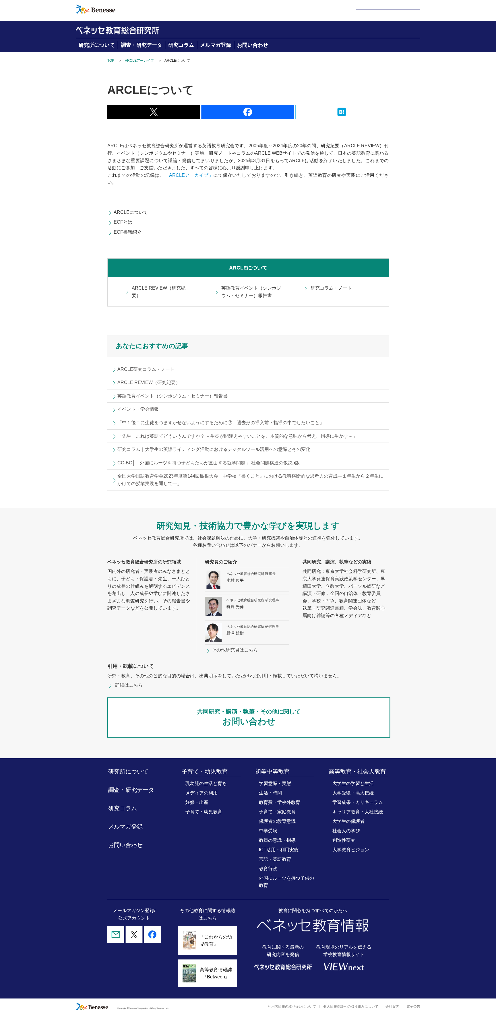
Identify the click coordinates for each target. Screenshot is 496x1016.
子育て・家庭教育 (277, 811)
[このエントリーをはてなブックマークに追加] (341, 115)
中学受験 (268, 830)
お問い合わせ (252, 45)
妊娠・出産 (196, 802)
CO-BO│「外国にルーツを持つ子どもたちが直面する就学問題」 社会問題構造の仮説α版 (208, 462)
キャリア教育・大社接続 (357, 811)
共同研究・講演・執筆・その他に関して (249, 717)
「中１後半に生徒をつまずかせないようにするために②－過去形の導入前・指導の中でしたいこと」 (220, 422)
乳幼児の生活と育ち (206, 783)
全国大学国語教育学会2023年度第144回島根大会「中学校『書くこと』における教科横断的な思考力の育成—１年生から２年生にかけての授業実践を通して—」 (250, 480)
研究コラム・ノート (331, 288)
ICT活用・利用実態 (279, 849)
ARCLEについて (131, 212)
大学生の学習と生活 (353, 783)
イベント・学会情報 (138, 409)
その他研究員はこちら (235, 649)
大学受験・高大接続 (353, 792)
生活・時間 (270, 792)
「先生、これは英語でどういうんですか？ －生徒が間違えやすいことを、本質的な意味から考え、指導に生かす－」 (237, 436)
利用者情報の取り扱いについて (292, 1007)
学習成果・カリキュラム (357, 802)
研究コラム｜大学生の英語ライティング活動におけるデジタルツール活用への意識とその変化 (213, 449)
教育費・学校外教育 (279, 802)
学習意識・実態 (275, 783)
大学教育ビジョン (350, 849)
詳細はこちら (129, 684)
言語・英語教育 (275, 859)
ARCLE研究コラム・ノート (146, 369)
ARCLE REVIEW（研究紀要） (158, 292)
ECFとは (123, 222)
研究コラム (181, 45)
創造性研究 (343, 840)
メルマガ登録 (215, 45)
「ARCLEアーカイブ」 (188, 175)
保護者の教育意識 (277, 821)
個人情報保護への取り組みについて (350, 1007)
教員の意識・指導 (277, 840)
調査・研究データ (141, 45)
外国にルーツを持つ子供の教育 (286, 882)
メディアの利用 (201, 792)
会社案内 (392, 1007)
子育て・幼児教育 (203, 811)
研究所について (97, 45)
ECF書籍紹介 (128, 232)
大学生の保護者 (348, 821)
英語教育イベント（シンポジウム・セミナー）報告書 (251, 292)
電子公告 (413, 1007)
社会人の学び (346, 830)
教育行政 (268, 868)
